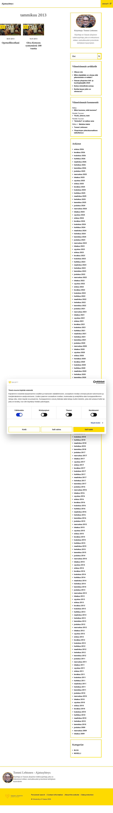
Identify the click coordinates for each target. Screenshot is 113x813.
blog (3, 27)
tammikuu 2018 (80, 449)
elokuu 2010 (79, 706)
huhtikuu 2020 (79, 368)
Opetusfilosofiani (10, 42)
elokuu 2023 (79, 252)
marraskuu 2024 (80, 209)
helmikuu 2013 (80, 618)
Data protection (87, 795)
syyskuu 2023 (79, 249)
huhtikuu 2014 (79, 577)
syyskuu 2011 (79, 668)
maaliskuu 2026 (80, 162)
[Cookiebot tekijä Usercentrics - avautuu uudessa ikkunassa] (95, 382)
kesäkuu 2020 (79, 362)
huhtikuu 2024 (79, 227)
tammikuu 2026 (80, 168)
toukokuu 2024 (80, 224)
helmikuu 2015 (80, 549)
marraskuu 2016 (80, 490)
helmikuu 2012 (80, 652)
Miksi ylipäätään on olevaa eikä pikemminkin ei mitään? (86, 76)
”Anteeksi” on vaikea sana (84, 121)
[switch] (44, 414)
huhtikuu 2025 (79, 193)
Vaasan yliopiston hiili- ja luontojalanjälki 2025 (83, 82)
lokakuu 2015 (79, 527)
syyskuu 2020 (79, 352)
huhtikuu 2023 (79, 262)
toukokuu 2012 (80, 643)
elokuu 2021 (79, 321)
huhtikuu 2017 (79, 474)
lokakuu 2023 (79, 246)
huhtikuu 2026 (79, 159)
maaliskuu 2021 (80, 334)
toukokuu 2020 (80, 365)
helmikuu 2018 (80, 446)
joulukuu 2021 (79, 309)
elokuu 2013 (79, 602)
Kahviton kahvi (84, 124)
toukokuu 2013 (80, 609)
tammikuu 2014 (80, 587)
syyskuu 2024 (79, 215)
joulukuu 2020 (79, 343)
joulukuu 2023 (79, 240)
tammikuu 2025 (80, 202)
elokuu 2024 (79, 218)
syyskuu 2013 (79, 599)
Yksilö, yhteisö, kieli (81, 116)
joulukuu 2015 (79, 521)
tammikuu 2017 (80, 484)
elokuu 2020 (79, 356)
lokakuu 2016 (79, 493)
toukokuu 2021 (80, 327)
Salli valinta (56, 429)
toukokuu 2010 (80, 712)
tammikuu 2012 (80, 656)
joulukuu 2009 (79, 727)
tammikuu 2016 (80, 518)
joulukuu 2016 (79, 487)
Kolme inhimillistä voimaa (84, 86)
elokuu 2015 (79, 534)
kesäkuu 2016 (79, 502)
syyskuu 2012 (79, 634)
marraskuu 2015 (80, 524)
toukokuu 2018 (80, 437)
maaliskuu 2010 (80, 718)
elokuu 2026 (79, 149)
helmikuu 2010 (80, 721)
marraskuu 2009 (80, 731)
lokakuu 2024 (79, 212)
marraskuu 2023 (80, 243)
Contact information (55, 795)
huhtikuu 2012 (79, 646)
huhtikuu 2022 (79, 296)
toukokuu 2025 (80, 190)
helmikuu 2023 (80, 268)
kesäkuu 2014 (79, 571)
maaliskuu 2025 (80, 196)
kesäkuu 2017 (79, 468)
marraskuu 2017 (80, 456)
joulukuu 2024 (79, 206)
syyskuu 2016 (79, 496)
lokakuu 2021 (79, 315)
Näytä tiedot (95, 423)
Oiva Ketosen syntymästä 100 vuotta (33, 45)
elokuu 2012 (79, 637)
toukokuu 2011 (80, 677)
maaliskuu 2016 (80, 512)
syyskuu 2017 (79, 462)
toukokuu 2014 (80, 574)
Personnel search (38, 795)
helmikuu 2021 (80, 337)
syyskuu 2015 (79, 531)
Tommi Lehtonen (80, 127)
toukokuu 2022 (80, 293)
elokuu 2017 (79, 465)
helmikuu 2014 (80, 584)
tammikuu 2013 (80, 621)
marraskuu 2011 (80, 662)
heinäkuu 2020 (80, 359)
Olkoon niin (78, 72)
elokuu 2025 (79, 184)
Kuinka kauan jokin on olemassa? (82, 90)
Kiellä (24, 429)
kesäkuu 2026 (79, 152)
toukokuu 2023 (80, 259)
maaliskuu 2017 (80, 477)
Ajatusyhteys (7, 4)
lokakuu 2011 (79, 665)
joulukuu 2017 (79, 452)
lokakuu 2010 (79, 699)
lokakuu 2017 (79, 459)
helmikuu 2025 (80, 199)
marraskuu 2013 (80, 593)
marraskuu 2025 (80, 174)
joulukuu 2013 (79, 590)
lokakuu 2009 (79, 734)
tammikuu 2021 (80, 340)
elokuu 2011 (79, 671)
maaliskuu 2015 (80, 546)
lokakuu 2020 (79, 349)
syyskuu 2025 (79, 181)
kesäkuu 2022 (79, 290)
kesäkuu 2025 (79, 187)
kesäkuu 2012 (79, 640)
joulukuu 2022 (79, 274)
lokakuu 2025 (79, 177)
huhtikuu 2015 (79, 543)
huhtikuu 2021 (79, 331)
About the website (72, 795)
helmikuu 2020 (80, 374)
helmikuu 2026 (80, 165)
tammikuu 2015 (80, 552)
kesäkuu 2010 (79, 709)
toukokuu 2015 (80, 540)
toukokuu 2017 (80, 471)
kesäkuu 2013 (79, 606)
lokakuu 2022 (79, 281)
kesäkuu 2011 (79, 674)
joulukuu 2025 (79, 171)
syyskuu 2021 (79, 318)
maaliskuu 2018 (80, 443)
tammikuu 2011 (80, 690)
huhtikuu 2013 (79, 612)
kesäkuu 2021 (79, 324)
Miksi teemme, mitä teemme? (85, 110)
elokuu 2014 (79, 568)
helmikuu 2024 (80, 234)
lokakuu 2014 (79, 562)
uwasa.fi (105, 4)
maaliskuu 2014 (80, 581)
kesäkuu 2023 (79, 256)
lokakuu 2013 (79, 596)
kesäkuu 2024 (79, 221)
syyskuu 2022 (79, 284)
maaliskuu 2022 (80, 299)
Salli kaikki (89, 429)
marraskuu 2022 (80, 277)
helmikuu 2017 (80, 481)
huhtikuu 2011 (79, 681)
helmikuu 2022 (80, 302)
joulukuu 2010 (79, 693)
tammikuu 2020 (80, 377)
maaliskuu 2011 (80, 684)
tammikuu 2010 (80, 724)
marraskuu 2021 (80, 312)
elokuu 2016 (79, 499)
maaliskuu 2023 (80, 265)
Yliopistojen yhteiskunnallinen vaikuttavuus (86, 132)
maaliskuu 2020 (80, 371)
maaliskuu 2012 (80, 649)
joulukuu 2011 (79, 659)
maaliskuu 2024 (80, 231)
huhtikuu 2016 (79, 509)
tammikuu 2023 (80, 271)
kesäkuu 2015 (79, 537)
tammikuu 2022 (80, 306)
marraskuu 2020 (80, 346)
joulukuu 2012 (79, 624)
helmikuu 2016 (80, 515)
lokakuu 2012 (79, 631)
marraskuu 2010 (80, 696)
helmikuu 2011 (80, 687)
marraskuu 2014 (80, 559)
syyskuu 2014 (79, 565)
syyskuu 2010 (79, 702)
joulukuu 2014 (79, 556)
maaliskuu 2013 (80, 615)
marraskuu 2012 (80, 627)
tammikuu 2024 (80, 237)
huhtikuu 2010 (79, 715)
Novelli (77, 753)
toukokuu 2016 (80, 506)
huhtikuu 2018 (79, 440)
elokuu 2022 (79, 287)
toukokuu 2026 (80, 156)
